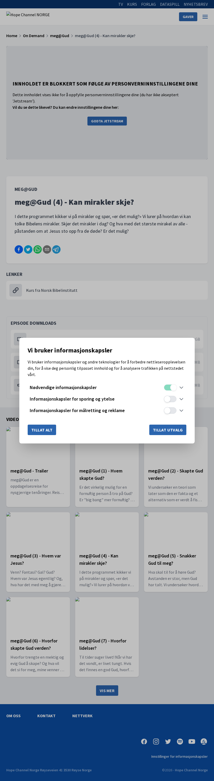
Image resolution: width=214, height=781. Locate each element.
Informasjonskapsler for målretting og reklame (77, 410)
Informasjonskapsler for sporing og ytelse (72, 399)
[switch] (170, 387)
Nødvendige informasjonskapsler (63, 387)
